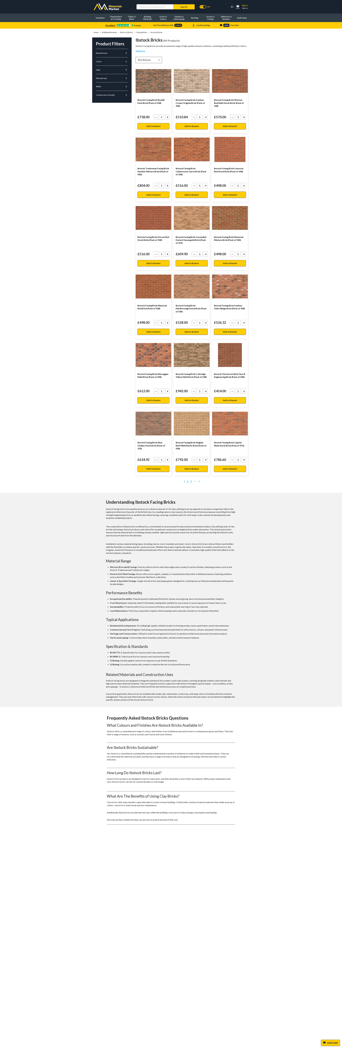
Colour (112, 61)
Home (96, 32)
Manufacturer (112, 53)
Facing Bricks (141, 32)
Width (112, 86)
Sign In (245, 5)
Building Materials (109, 32)
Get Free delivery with (167, 25)
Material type (112, 78)
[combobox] (155, 6)
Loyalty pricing (201, 25)
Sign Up (245, 8)
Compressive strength (112, 94)
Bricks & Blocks (126, 32)
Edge (112, 69)
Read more (140, 51)
